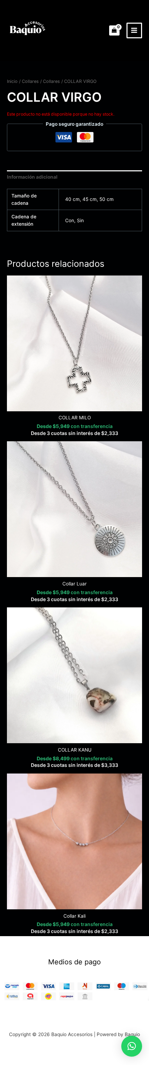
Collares (30, 81)
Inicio (12, 81)
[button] (131, 1046)
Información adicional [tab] (32, 177)
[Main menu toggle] (134, 30)
